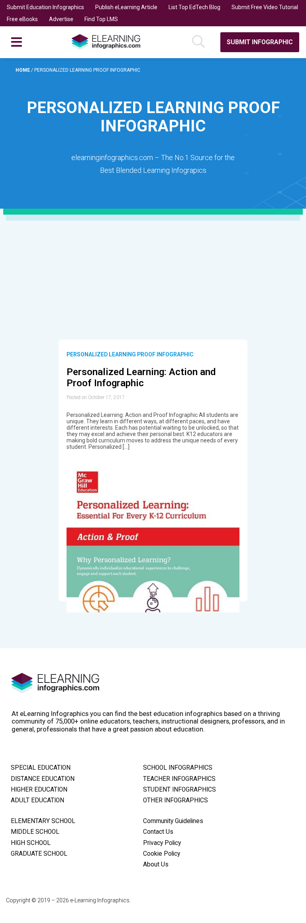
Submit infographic (260, 42)
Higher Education (39, 789)
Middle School (35, 831)
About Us (156, 864)
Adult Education (37, 800)
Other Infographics (175, 800)
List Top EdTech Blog (194, 7)
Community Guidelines (173, 821)
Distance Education (43, 778)
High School (31, 843)
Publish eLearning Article (126, 7)
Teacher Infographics (179, 778)
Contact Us (158, 831)
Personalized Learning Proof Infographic (130, 354)
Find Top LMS (101, 19)
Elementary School (43, 821)
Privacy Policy (162, 843)
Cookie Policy (161, 853)
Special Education (41, 767)
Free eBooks (22, 19)
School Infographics (177, 767)
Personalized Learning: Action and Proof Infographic (141, 377)
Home (23, 70)
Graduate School (39, 853)
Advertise (61, 19)
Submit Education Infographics (45, 7)
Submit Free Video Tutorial (264, 7)
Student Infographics (179, 789)
